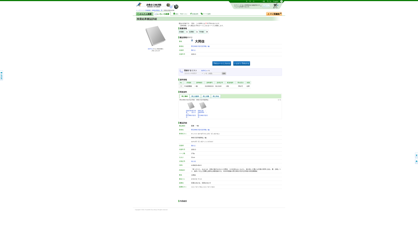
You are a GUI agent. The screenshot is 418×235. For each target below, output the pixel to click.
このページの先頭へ (416, 155)
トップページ (140, 10)
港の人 (193, 50)
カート (275, 6)
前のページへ (1, 75)
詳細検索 (148, 10)
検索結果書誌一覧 (157, 10)
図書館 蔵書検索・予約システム (159, 4)
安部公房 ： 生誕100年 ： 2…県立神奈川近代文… (203, 114)
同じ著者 (185, 96)
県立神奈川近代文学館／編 (200, 46)
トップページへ (416, 161)
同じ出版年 (195, 96)
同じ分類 (206, 96)
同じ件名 (216, 96)
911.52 (193, 161)
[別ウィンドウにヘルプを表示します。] (282, 1)
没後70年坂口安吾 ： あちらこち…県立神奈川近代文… (191, 114)
